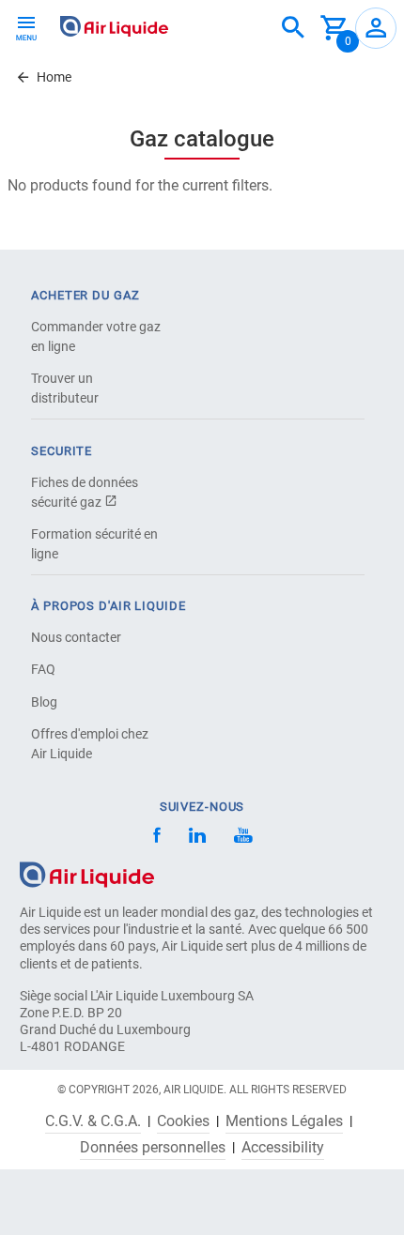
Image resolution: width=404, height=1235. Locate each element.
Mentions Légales (284, 1121)
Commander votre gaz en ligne (96, 336)
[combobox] (293, 28)
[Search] (293, 28)
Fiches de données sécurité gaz (84, 492)
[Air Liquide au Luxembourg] (114, 26)
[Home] (87, 873)
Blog (44, 701)
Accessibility (282, 1147)
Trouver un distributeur (65, 388)
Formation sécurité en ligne (94, 543)
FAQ (43, 669)
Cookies (183, 1121)
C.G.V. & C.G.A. (93, 1121)
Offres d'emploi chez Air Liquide (89, 743)
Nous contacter (76, 637)
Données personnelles (152, 1147)
